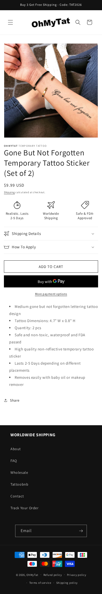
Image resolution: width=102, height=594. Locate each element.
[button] (10, 22)
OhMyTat (32, 574)
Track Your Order (24, 508)
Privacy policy (76, 575)
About (15, 448)
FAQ (13, 460)
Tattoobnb (19, 484)
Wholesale (19, 472)
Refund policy (52, 575)
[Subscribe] (81, 531)
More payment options (51, 294)
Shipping (9, 192)
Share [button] (15, 400)
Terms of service (40, 583)
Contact (17, 496)
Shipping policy (67, 583)
